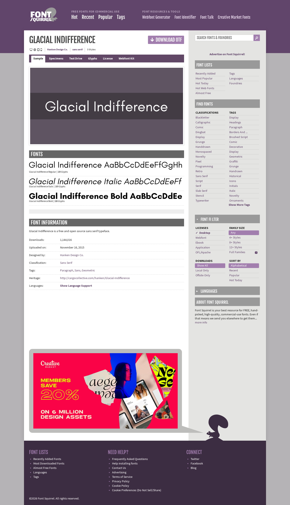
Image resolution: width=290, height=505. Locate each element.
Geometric (235, 157)
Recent (88, 17)
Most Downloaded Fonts (48, 464)
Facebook (197, 464)
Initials (233, 186)
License (108, 58)
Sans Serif (66, 263)
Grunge (200, 142)
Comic (199, 127)
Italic (232, 191)
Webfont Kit (126, 58)
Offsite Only (203, 275)
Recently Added (205, 74)
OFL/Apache (203, 252)
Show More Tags (239, 205)
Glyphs (92, 58)
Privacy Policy (121, 481)
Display (200, 137)
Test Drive (75, 58)
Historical (235, 176)
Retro (199, 171)
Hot (74, 17)
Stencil (200, 196)
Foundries (235, 83)
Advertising (119, 472)
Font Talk (207, 17)
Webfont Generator (156, 17)
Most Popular (204, 78)
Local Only (202, 270)
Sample (38, 58)
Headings (235, 122)
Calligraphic (203, 122)
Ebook (200, 243)
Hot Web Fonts (205, 88)
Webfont (201, 238)
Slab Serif (201, 191)
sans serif (77, 49)
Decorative (236, 147)
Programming (204, 166)
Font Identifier (185, 17)
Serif (198, 186)
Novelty (201, 157)
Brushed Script (238, 137)
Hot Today (202, 83)
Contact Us (119, 468)
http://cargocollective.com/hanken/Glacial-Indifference (95, 278)
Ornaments (236, 201)
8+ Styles (235, 242)
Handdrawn (203, 147)
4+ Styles (235, 238)
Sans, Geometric (85, 270)
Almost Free (203, 93)
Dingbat (201, 132)
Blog (193, 468)
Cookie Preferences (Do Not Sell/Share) (136, 490)
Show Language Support (76, 286)
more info (201, 322)
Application (203, 248)
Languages (236, 78)
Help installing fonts (125, 464)
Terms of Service (122, 477)
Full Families (237, 252)
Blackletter (202, 118)
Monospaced (204, 152)
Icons (232, 181)
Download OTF (166, 40)
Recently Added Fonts (47, 459)
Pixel (198, 162)
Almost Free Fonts (44, 468)
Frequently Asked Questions (130, 459)
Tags (121, 17)
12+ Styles (235, 247)
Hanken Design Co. (57, 49)
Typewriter (202, 201)
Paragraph (66, 270)
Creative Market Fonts (234, 17)
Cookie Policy (120, 486)
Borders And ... (238, 132)
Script (199, 181)
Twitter (195, 459)
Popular (105, 17)
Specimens (56, 58)
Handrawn (235, 171)
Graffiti (233, 162)
